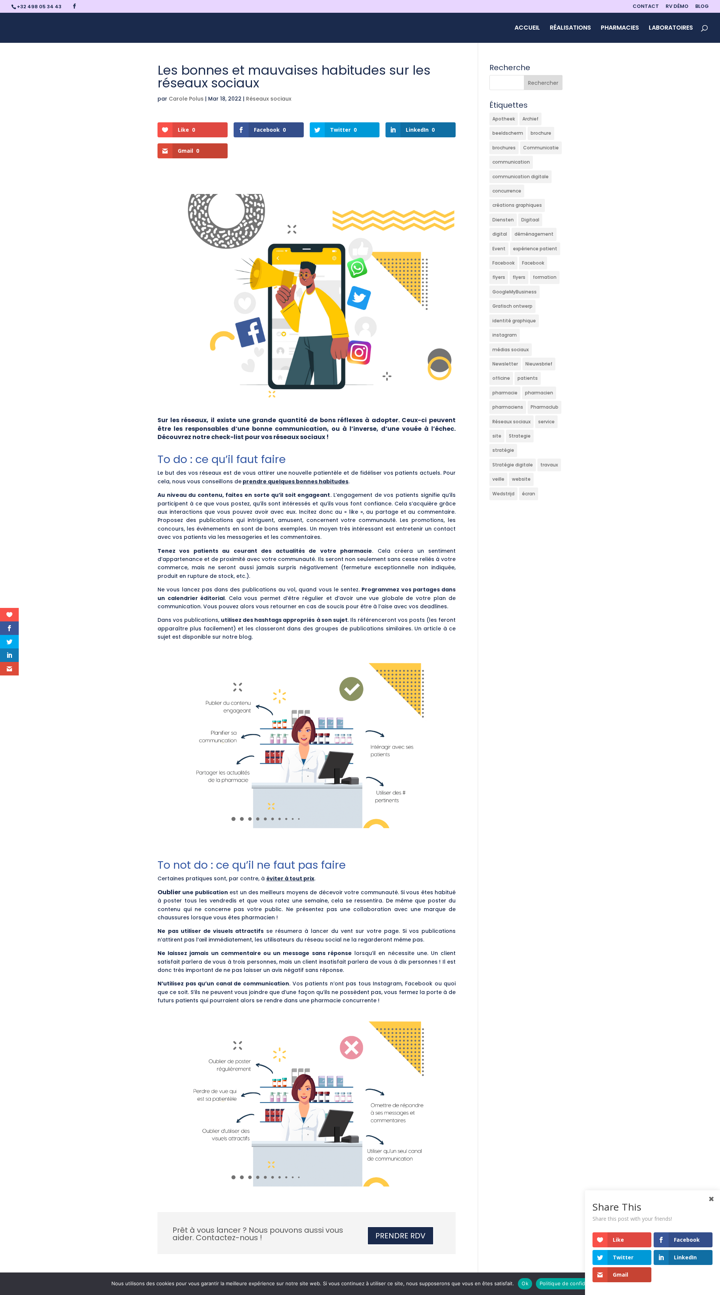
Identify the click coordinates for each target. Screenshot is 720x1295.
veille (498, 479)
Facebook (503, 263)
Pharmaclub (544, 407)
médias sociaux (510, 349)
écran (528, 493)
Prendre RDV (400, 1235)
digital (499, 234)
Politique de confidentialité (572, 1283)
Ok (525, 1283)
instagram (504, 335)
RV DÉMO (677, 7)
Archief (530, 119)
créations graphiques (517, 205)
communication (511, 162)
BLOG (702, 7)
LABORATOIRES (671, 28)
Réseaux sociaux (268, 98)
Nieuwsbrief (538, 364)
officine (501, 378)
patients (528, 378)
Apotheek (503, 119)
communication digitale (520, 176)
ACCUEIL (527, 28)
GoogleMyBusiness (514, 292)
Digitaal (530, 220)
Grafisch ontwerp (512, 306)
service (546, 421)
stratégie (503, 450)
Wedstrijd (503, 493)
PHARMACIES (620, 28)
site (496, 436)
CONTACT (646, 7)
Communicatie (541, 147)
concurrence (506, 191)
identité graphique (514, 320)
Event (499, 248)
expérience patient (535, 248)
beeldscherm (507, 133)
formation (544, 277)
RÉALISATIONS (570, 28)
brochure (541, 133)
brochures (504, 147)
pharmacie (505, 393)
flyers (498, 277)
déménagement (534, 234)
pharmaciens (507, 407)
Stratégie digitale (512, 465)
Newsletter (505, 364)
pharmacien (539, 393)
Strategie (520, 436)
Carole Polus (186, 98)
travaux (549, 465)
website (521, 479)
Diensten (503, 220)
